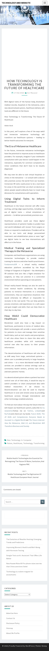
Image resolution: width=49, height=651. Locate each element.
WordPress (30, 646)
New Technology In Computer (19, 440)
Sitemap (9, 628)
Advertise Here (12, 613)
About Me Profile (12, 633)
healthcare (17, 443)
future (9, 443)
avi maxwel (32, 93)
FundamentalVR (10, 264)
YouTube (7, 414)
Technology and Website (16, 2)
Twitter (30, 411)
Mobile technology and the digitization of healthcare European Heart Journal (24, 474)
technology (27, 443)
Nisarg (44, 646)
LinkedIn (38, 411)
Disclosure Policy (12, 623)
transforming (39, 443)
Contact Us (10, 618)
